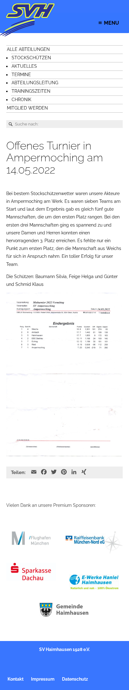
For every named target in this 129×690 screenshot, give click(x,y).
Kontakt (15, 679)
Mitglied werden (27, 107)
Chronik (21, 99)
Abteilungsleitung (35, 82)
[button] (111, 23)
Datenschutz (75, 679)
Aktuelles (24, 66)
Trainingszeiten (31, 91)
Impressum (42, 679)
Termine (21, 74)
